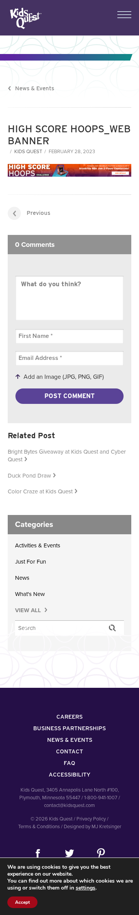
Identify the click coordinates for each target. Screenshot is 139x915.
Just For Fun (30, 561)
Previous (38, 212)
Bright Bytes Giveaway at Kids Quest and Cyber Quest (67, 455)
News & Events (34, 88)
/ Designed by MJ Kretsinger (91, 827)
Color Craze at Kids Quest (40, 491)
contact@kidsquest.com (69, 805)
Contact (69, 751)
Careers (69, 716)
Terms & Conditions (39, 827)
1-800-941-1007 (100, 798)
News (22, 577)
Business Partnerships (69, 728)
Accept (22, 902)
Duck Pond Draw (29, 475)
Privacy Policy (91, 819)
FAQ (69, 763)
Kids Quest (25, 18)
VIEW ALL (28, 610)
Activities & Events (37, 545)
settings (85, 888)
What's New (30, 594)
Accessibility (69, 774)
